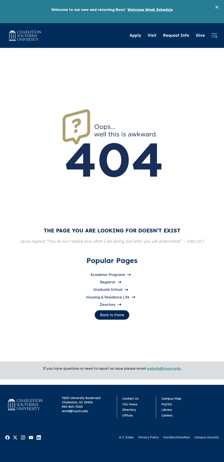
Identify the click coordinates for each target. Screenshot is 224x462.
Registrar (108, 282)
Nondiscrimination (176, 437)
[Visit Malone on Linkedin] (39, 437)
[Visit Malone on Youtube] (31, 437)
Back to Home (112, 315)
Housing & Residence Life (108, 297)
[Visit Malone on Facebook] (7, 437)
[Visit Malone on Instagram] (23, 437)
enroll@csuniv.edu (75, 411)
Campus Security (206, 437)
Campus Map (171, 399)
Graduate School (107, 289)
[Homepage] (25, 35)
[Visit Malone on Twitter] (15, 437)
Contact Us (130, 399)
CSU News (129, 404)
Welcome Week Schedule (150, 9)
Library (166, 410)
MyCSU (166, 404)
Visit (152, 35)
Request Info (176, 35)
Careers (167, 415)
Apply (135, 35)
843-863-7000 (72, 407)
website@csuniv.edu (164, 368)
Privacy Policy (148, 437)
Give (200, 35)
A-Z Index (126, 437)
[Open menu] (214, 36)
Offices (127, 415)
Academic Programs (107, 275)
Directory (108, 305)
